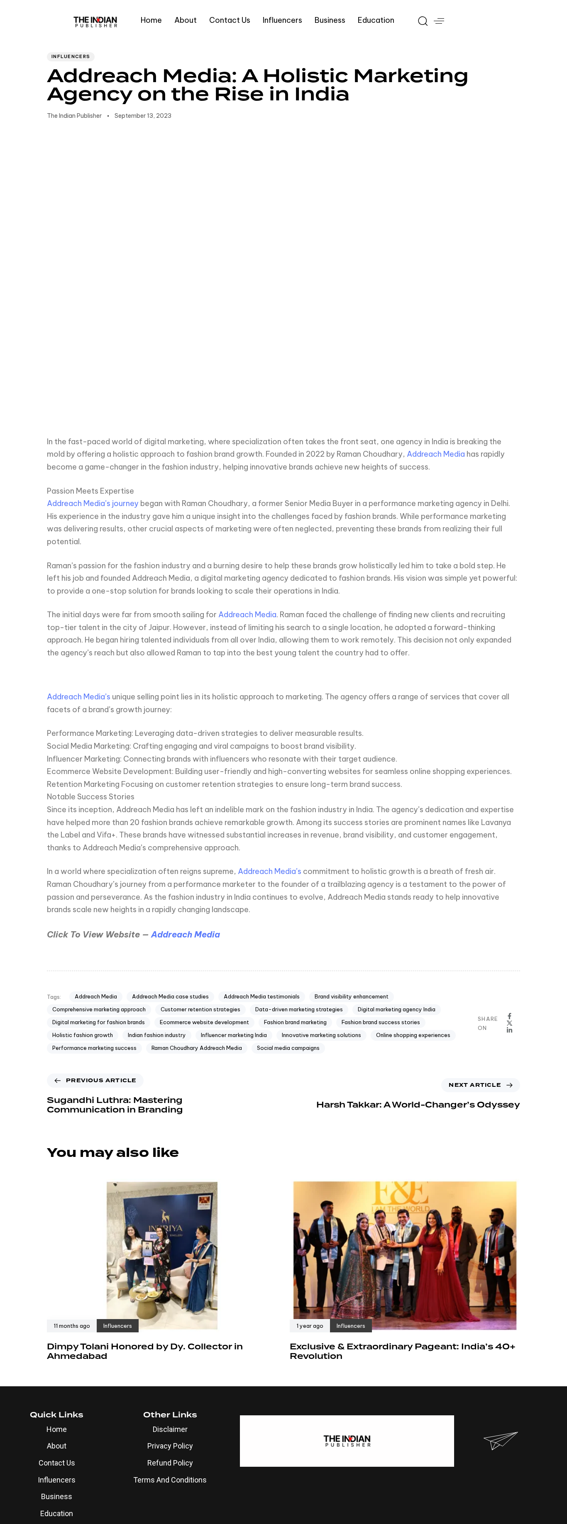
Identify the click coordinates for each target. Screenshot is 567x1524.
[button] (420, 21)
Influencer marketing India (234, 1035)
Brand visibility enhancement (352, 996)
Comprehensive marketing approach (99, 1009)
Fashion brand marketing (295, 1022)
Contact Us (229, 20)
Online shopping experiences (413, 1035)
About (185, 20)
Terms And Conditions (170, 1479)
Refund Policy (170, 1462)
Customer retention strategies (200, 1009)
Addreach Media (436, 454)
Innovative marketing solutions (321, 1035)
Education (376, 20)
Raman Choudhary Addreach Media (197, 1047)
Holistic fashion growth (82, 1035)
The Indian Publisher (74, 115)
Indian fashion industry (157, 1035)
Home (151, 20)
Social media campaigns (288, 1047)
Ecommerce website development (204, 1022)
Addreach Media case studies (170, 996)
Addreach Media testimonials (262, 996)
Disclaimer (170, 1429)
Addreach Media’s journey (93, 503)
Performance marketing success (94, 1047)
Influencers (282, 20)
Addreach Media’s (78, 696)
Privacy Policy (170, 1445)
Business (330, 20)
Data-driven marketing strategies (299, 1009)
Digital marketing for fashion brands (98, 1022)
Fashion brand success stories (381, 1022)
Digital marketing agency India (396, 1009)
